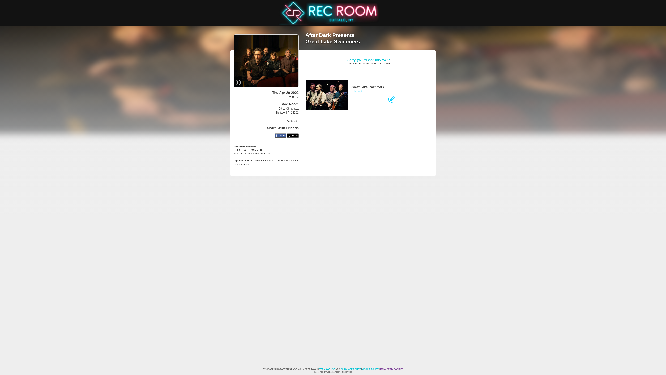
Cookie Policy (370, 369)
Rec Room (290, 104)
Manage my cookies (391, 369)
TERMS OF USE (327, 369)
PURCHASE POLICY (351, 369)
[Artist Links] (391, 100)
